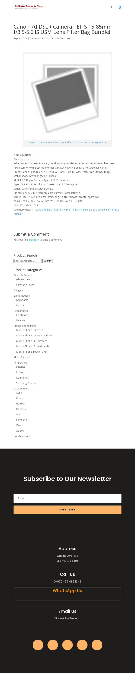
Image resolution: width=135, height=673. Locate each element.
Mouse (20, 305)
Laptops (20, 372)
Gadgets (18, 290)
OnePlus (21, 409)
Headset (21, 320)
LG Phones (22, 377)
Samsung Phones (26, 383)
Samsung (21, 419)
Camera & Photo (39, 38)
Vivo (18, 425)
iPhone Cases (24, 279)
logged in (34, 239)
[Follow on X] (52, 645)
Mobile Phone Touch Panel (31, 351)
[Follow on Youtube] (82, 645)
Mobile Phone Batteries (29, 330)
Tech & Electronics (61, 38)
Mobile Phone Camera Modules (34, 335)
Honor (19, 398)
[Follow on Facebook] (38, 645)
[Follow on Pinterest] (97, 645)
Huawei (20, 403)
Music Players (21, 357)
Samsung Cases (25, 285)
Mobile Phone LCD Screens (31, 341)
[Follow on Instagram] (67, 645)
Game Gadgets (22, 295)
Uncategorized (22, 436)
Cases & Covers (23, 275)
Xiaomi (20, 430)
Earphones (22, 315)
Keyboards (22, 300)
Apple (19, 392)
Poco (19, 414)
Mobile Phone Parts (25, 325)
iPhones (20, 366)
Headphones (21, 310)
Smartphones (21, 388)
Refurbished (20, 362)
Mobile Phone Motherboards (32, 346)
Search (47, 260)
